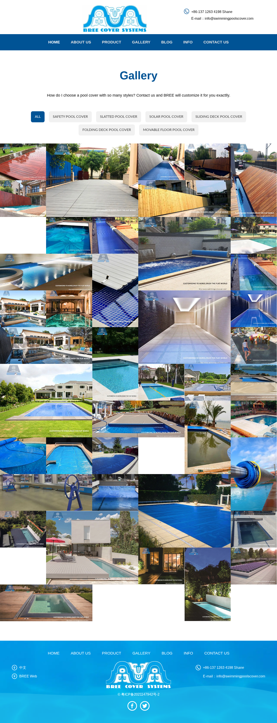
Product (111, 42)
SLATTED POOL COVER (118, 116)
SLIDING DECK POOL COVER (218, 116)
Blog (166, 42)
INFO (188, 42)
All (38, 116)
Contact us (216, 42)
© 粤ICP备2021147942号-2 (138, 694)
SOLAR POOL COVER (166, 116)
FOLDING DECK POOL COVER (106, 130)
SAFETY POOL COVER (70, 116)
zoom (25, 162)
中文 (22, 667)
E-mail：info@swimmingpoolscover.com (222, 18)
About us (81, 42)
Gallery (141, 42)
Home (54, 42)
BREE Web (28, 676)
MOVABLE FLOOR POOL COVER (169, 130)
